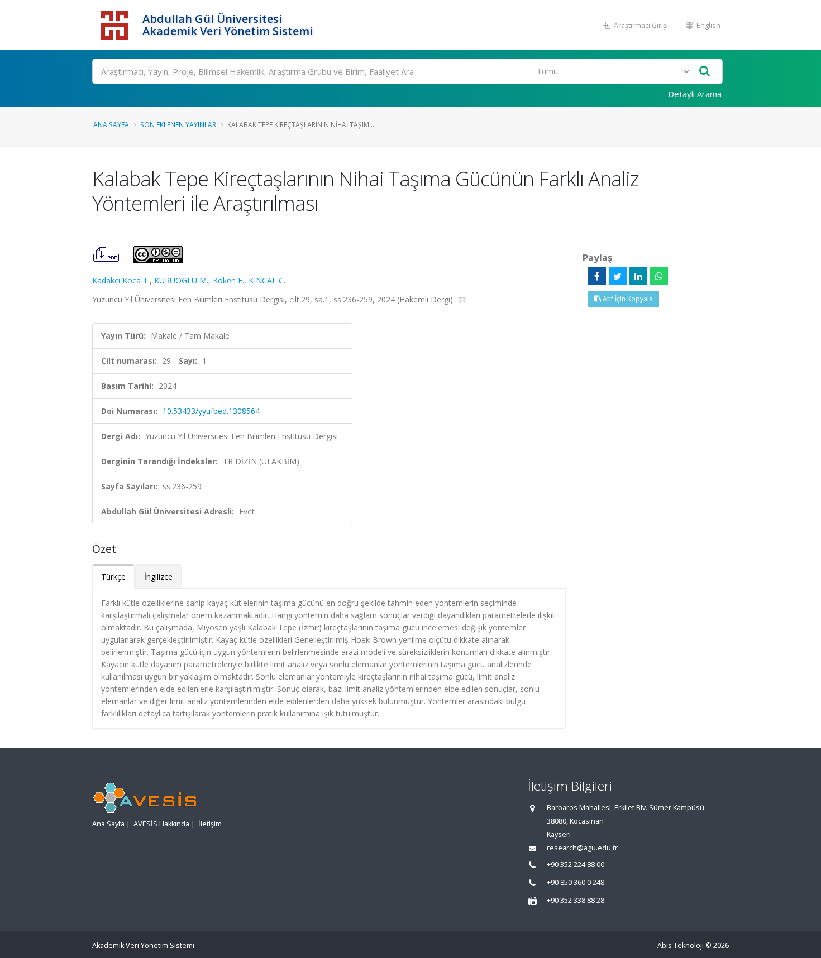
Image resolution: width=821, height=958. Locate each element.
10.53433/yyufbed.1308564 (211, 411)
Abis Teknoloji (680, 945)
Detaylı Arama (695, 93)
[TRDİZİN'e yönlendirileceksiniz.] (462, 299)
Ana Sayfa (111, 124)
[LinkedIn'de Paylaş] (638, 276)
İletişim (210, 824)
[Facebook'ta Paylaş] (597, 276)
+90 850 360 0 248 (575, 882)
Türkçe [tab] (113, 576)
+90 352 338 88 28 (575, 900)
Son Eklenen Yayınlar (178, 124)
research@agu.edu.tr (582, 848)
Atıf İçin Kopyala (627, 299)
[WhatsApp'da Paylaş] (659, 276)
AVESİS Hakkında (161, 824)
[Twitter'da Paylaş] (618, 276)
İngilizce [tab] (158, 576)
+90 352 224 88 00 (575, 864)
